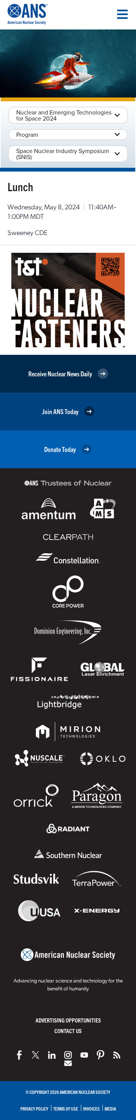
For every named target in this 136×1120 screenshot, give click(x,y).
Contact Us (68, 1030)
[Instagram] (68, 1055)
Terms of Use (65, 1108)
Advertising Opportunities (68, 1020)
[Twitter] (35, 1055)
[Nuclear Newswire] (117, 1055)
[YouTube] (84, 1055)
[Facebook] (19, 1055)
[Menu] (122, 14)
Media (110, 1108)
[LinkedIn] (52, 1055)
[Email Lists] (68, 1063)
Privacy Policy (34, 1108)
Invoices (91, 1108)
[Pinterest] (100, 1055)
